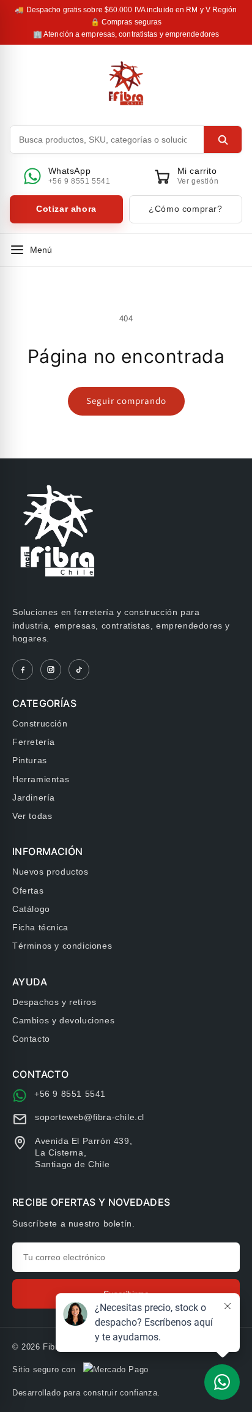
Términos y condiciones (62, 946)
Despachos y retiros (54, 1002)
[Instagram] (50, 669)
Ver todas (32, 816)
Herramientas (40, 779)
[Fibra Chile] (126, 83)
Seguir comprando (126, 400)
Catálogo (31, 909)
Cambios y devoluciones (63, 1020)
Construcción (39, 723)
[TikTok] (79, 669)
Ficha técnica (40, 927)
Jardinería (33, 797)
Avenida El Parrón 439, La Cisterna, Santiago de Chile (83, 1152)
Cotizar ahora (66, 209)
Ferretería (33, 742)
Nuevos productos (50, 871)
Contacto (31, 1039)
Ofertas (27, 890)
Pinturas (29, 760)
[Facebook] (22, 669)
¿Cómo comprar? (185, 209)
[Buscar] (223, 139)
